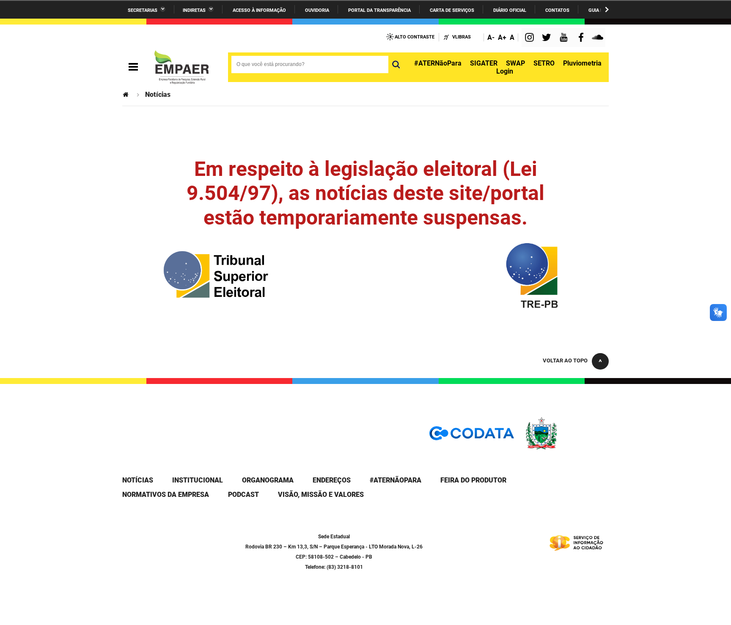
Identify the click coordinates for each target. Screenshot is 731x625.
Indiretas (194, 10)
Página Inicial (126, 94)
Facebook (583, 38)
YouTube (564, 38)
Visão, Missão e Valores (321, 495)
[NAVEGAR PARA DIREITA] (607, 9)
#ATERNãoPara (438, 63)
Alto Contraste (414, 37)
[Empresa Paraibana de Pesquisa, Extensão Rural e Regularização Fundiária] (181, 67)
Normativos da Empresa (165, 495)
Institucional (197, 480)
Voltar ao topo (565, 360)
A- (491, 37)
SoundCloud (598, 38)
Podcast (243, 495)
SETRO (544, 63)
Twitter (548, 38)
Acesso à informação (259, 10)
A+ (502, 37)
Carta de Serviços (452, 10)
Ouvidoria (317, 10)
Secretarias (142, 10)
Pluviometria (582, 63)
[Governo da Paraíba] (566, 448)
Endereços (332, 480)
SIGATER (483, 63)
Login (504, 71)
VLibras (461, 37)
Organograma (268, 480)
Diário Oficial (509, 10)
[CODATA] (471, 436)
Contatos (557, 10)
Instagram (530, 38)
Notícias (137, 480)
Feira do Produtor (473, 480)
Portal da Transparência (379, 10)
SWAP (515, 63)
